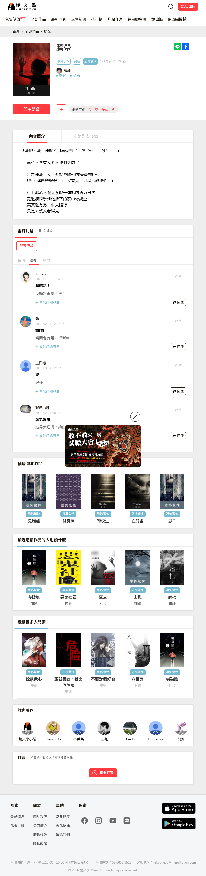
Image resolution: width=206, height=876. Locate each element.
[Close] (135, 417)
